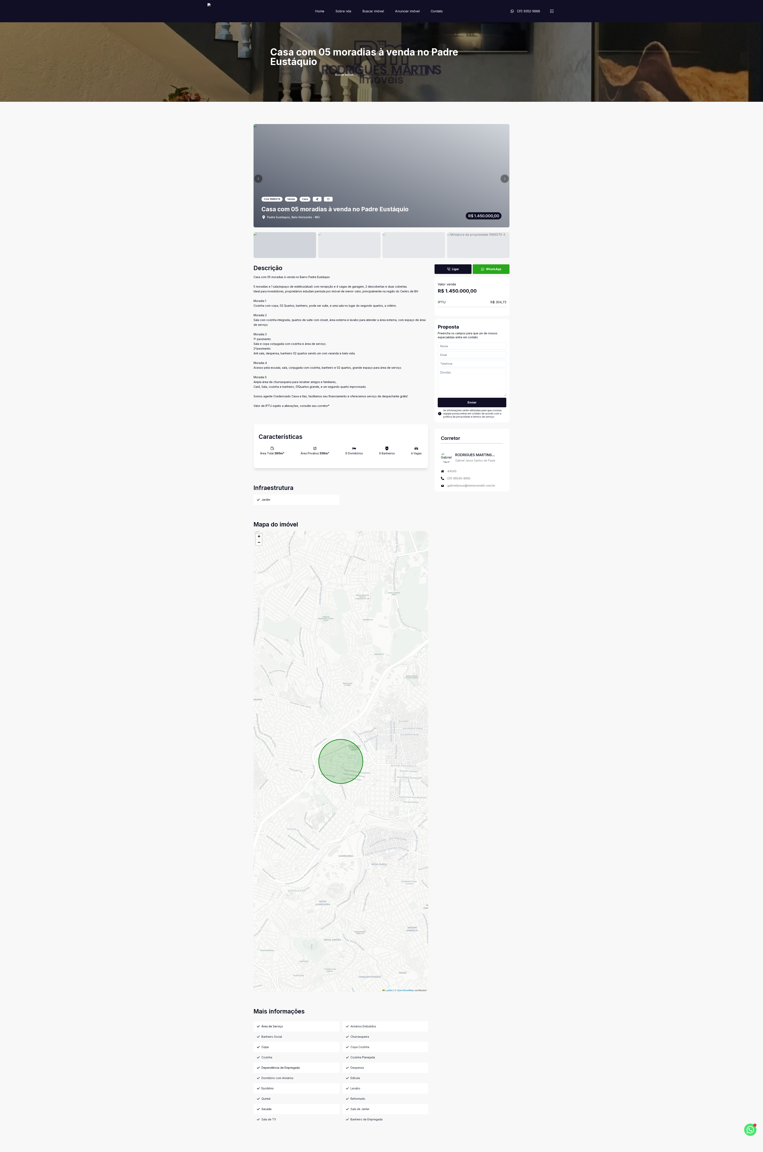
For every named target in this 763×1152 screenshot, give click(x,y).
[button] (258, 179)
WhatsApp (493, 269)
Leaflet (389, 990)
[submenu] (552, 11)
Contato (437, 11)
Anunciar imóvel (407, 11)
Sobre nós (343, 11)
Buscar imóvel (373, 11)
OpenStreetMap (405, 990)
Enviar (472, 402)
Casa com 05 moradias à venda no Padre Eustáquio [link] (394, 74)
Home (319, 11)
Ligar (455, 269)
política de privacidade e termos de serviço (468, 416)
